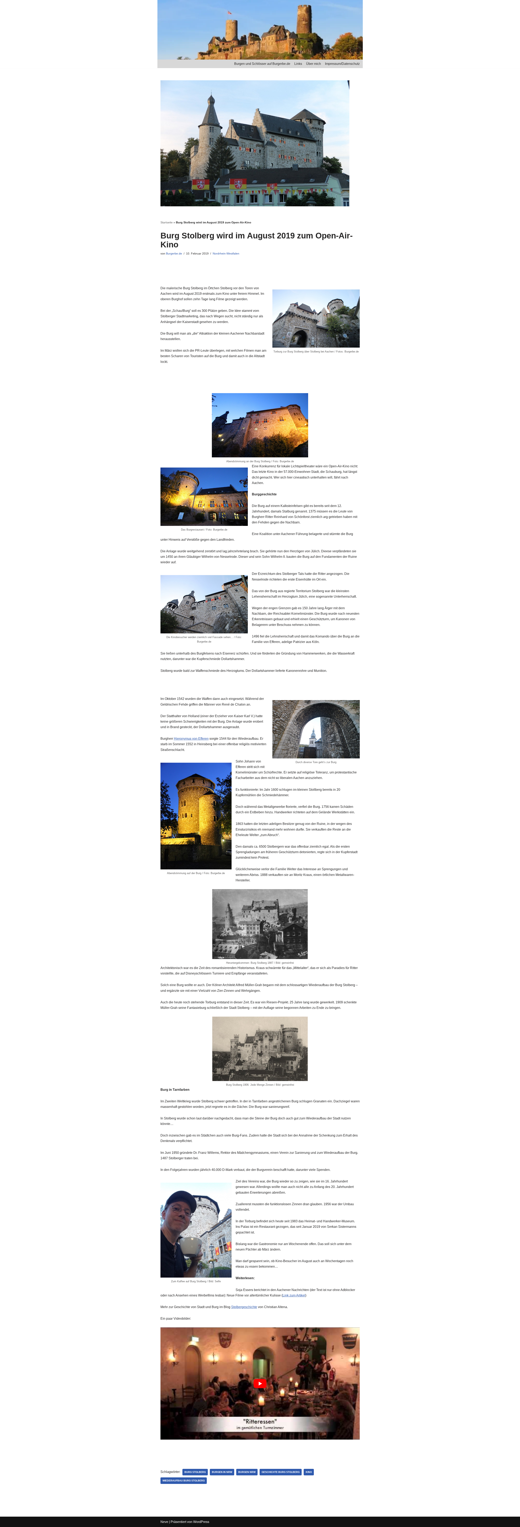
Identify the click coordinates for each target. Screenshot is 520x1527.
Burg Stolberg (195, 1472)
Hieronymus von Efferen (191, 738)
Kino (309, 1472)
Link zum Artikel (294, 1295)
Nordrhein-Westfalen (226, 253)
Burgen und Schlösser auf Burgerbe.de (262, 63)
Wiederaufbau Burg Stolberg (183, 1480)
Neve (164, 1522)
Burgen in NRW (222, 1472)
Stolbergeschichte (244, 1307)
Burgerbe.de (174, 253)
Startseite (166, 222)
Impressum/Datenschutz (342, 63)
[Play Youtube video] (260, 1383)
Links (298, 63)
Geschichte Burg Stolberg (281, 1472)
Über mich (313, 63)
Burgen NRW (247, 1472)
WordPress (201, 1522)
